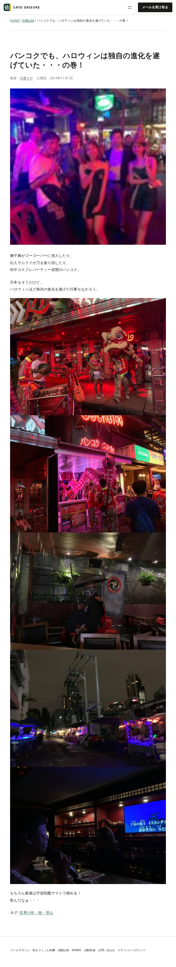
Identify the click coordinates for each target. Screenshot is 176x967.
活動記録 (28, 20)
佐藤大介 (26, 78)
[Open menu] (129, 7)
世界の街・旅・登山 (36, 912)
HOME (14, 20)
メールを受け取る (155, 7)
